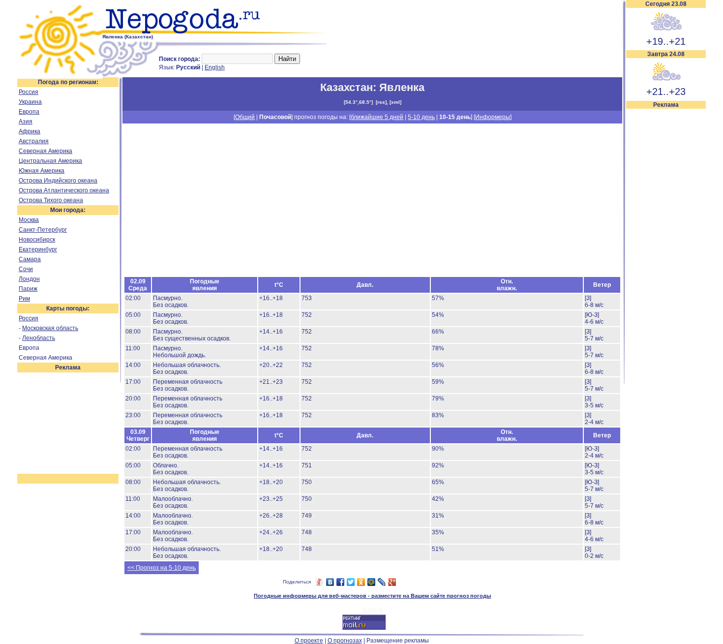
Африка (29, 131)
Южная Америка (41, 170)
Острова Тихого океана (51, 200)
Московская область (50, 328)
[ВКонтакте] (330, 582)
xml (395, 102)
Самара (30, 259)
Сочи (26, 269)
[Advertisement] (666, 256)
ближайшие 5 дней (377, 117)
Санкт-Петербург (43, 229)
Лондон (29, 279)
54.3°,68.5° (358, 102)
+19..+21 (666, 41)
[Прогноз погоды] (217, 32)
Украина (30, 101)
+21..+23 (666, 91)
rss (381, 102)
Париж (28, 288)
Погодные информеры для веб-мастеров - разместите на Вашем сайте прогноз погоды (372, 596)
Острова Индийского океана (58, 180)
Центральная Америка (50, 160)
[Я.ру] (320, 582)
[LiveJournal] (382, 582)
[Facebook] (340, 582)
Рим (24, 298)
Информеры (492, 117)
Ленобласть (38, 338)
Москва (29, 219)
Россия (28, 92)
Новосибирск (37, 239)
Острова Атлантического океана (64, 190)
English (215, 67)
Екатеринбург (38, 249)
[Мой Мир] (371, 582)
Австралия (34, 141)
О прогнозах (345, 640)
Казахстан (346, 87)
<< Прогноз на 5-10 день (161, 567)
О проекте (309, 640)
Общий (245, 117)
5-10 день (421, 117)
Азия (25, 121)
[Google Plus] (392, 582)
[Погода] (59, 75)
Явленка (401, 87)
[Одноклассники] (361, 582)
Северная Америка (45, 151)
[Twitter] (351, 582)
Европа (29, 111)
